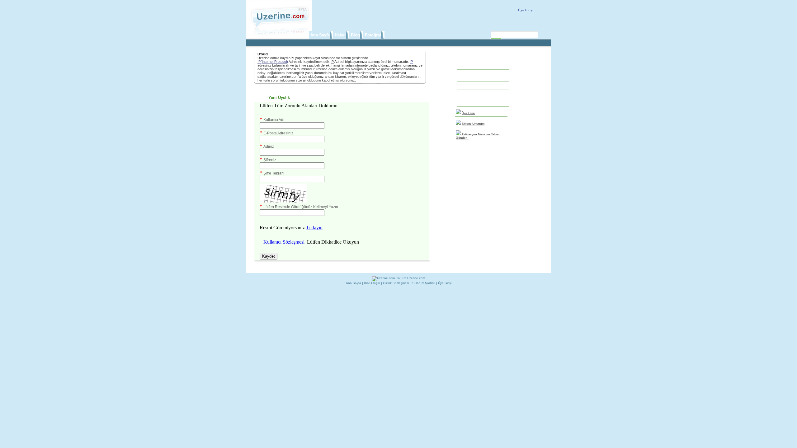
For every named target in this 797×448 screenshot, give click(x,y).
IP (332, 61)
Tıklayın (314, 227)
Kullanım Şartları (423, 283)
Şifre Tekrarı (273, 173)
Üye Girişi (525, 10)
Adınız (268, 146)
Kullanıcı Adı (273, 120)
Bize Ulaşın (372, 283)
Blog (355, 35)
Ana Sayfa (320, 35)
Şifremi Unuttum (473, 123)
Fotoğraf (373, 35)
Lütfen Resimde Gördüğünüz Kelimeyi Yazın (300, 207)
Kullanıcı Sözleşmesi (283, 242)
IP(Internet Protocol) (272, 61)
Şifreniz (269, 160)
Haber (340, 35)
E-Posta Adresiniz (278, 133)
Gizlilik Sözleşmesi (396, 283)
